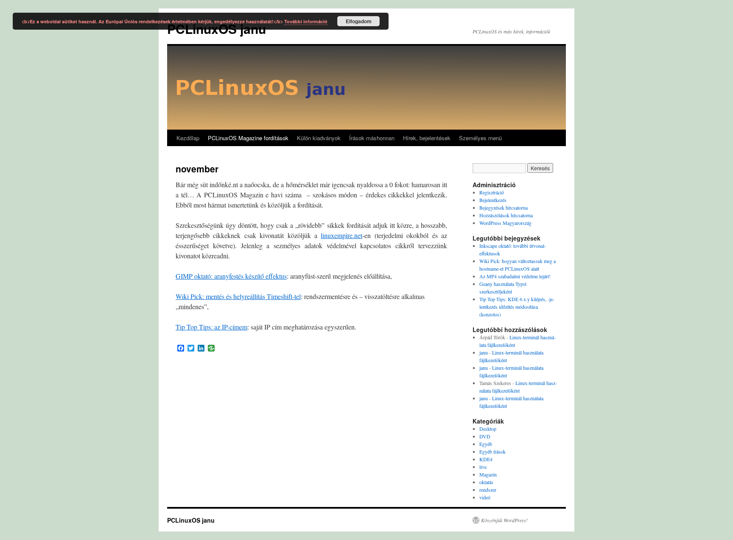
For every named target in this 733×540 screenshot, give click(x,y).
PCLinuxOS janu (191, 520)
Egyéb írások (492, 451)
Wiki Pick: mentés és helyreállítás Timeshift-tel (238, 296)
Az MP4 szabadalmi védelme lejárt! (515, 276)
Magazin (488, 474)
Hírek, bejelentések (426, 138)
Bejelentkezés (492, 200)
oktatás (486, 482)
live (483, 466)
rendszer (487, 489)
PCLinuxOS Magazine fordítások (248, 138)
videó (484, 497)
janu (483, 352)
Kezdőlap (187, 138)
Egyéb (485, 443)
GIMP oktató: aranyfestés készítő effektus (231, 275)
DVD (484, 436)
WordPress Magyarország (505, 222)
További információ (305, 21)
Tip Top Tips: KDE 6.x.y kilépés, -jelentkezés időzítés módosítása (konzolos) (516, 307)
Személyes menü (480, 138)
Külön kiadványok (319, 138)
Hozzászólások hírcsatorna (506, 215)
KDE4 (485, 459)
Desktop (487, 428)
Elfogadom (359, 21)
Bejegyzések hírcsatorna (503, 207)
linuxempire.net (341, 235)
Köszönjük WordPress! (504, 520)
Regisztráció (491, 192)
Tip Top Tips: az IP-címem (211, 326)
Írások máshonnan (371, 138)
